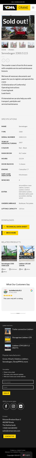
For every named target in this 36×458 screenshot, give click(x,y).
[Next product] (3, 60)
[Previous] (4, 27)
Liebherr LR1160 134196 (24, 264)
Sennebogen (23, 126)
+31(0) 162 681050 (9, 428)
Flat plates (29, 203)
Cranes (11, 50)
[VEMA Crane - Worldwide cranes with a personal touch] (16, 7)
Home (4, 50)
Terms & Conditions (17, 450)
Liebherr (25, 359)
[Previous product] (7, 60)
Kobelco (17, 359)
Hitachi (11, 359)
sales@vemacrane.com (11, 431)
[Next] (31, 27)
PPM (20, 362)
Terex (15, 362)
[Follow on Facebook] (6, 406)
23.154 (21, 158)
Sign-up (6, 393)
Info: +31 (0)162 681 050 (18, 2)
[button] (33, 7)
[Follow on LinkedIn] (20, 406)
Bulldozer (22, 203)
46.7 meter (22, 153)
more (26, 362)
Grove (4, 359)
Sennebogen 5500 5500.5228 (8, 264)
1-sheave (22, 164)
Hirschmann (23, 175)
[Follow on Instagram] (13, 406)
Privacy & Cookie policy (14, 452)
